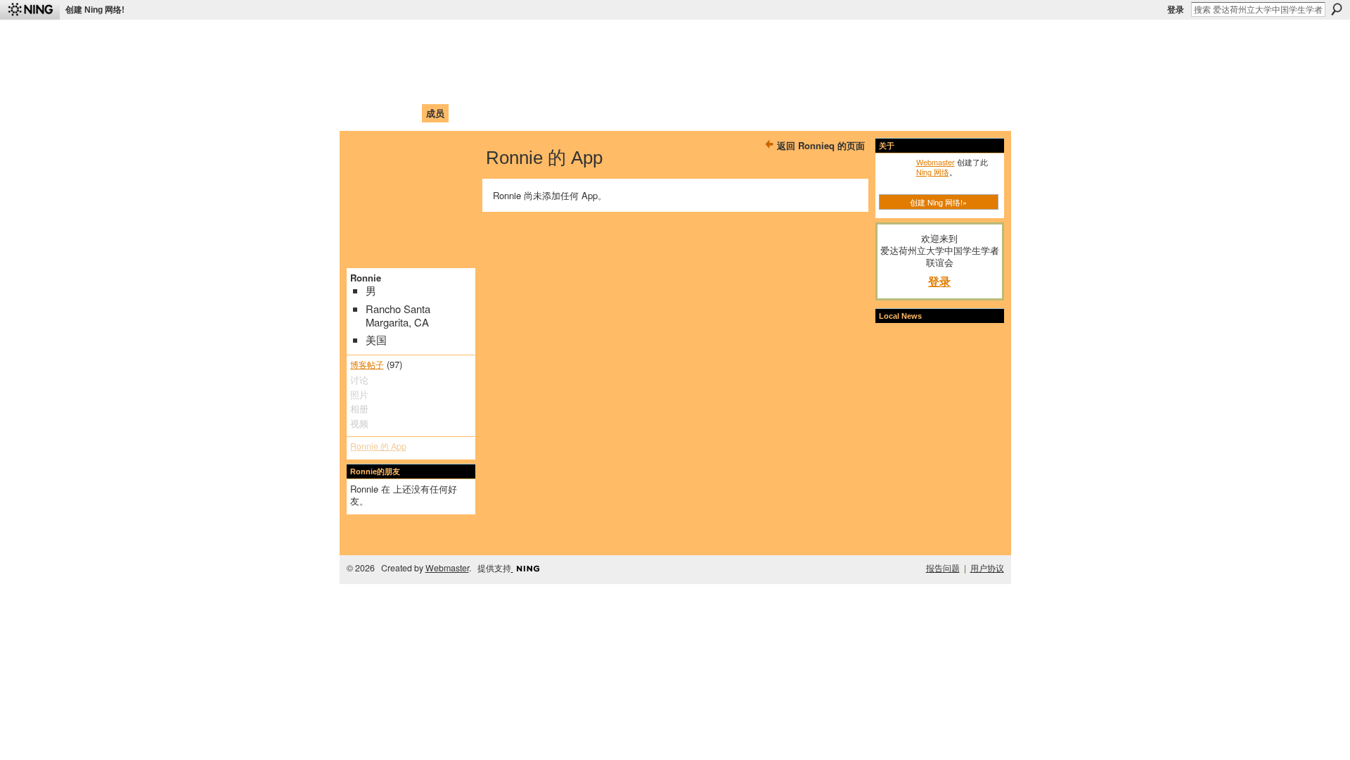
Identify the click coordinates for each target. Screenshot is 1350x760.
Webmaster (935, 161)
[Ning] (30, 10)
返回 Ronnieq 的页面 (821, 145)
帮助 (579, 113)
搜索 (1336, 9)
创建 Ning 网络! (94, 10)
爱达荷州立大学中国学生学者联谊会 (535, 39)
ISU (607, 113)
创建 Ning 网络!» (938, 202)
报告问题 (943, 568)
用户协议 (987, 568)
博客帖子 (367, 364)
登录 (1175, 10)
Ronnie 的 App (378, 446)
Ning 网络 (932, 171)
